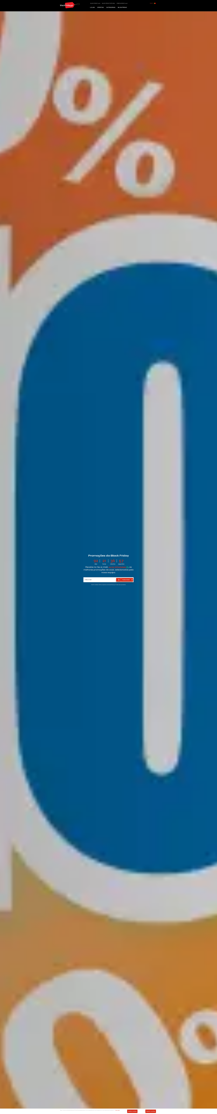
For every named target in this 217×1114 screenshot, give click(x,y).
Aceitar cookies (132, 1111)
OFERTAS (100, 7)
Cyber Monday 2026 (122, 3)
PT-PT (151, 3)
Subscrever (126, 580)
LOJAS (92, 7)
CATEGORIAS (110, 7)
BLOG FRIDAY (122, 7)
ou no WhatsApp (117, 567)
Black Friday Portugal (108, 3)
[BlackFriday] (70, 5)
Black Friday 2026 (95, 3)
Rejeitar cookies (150, 1111)
